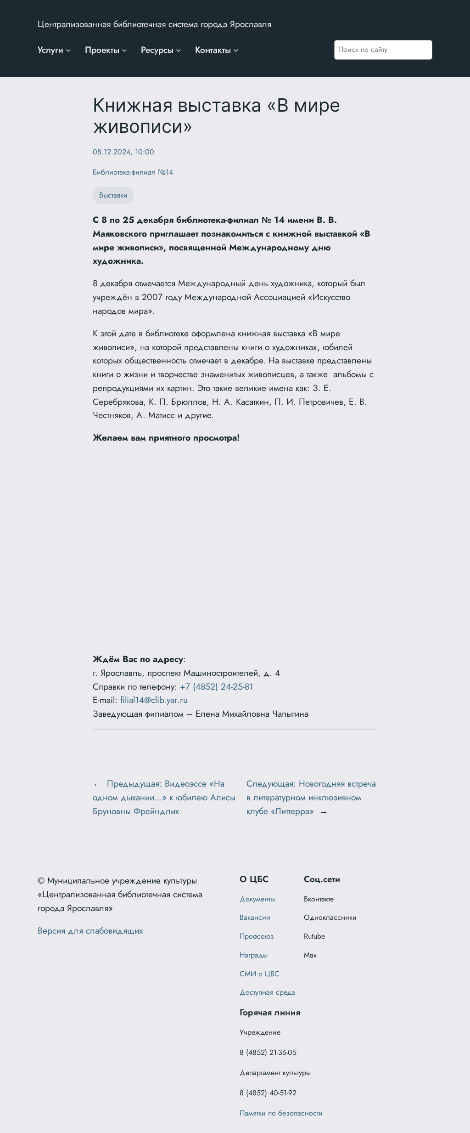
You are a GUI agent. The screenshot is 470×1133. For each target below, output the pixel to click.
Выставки (113, 195)
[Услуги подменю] (68, 50)
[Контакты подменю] (236, 50)
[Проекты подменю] (124, 50)
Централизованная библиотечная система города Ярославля (154, 23)
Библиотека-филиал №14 (133, 172)
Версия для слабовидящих (90, 930)
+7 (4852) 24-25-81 (216, 686)
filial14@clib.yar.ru (154, 699)
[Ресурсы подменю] (178, 50)
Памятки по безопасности (281, 1113)
